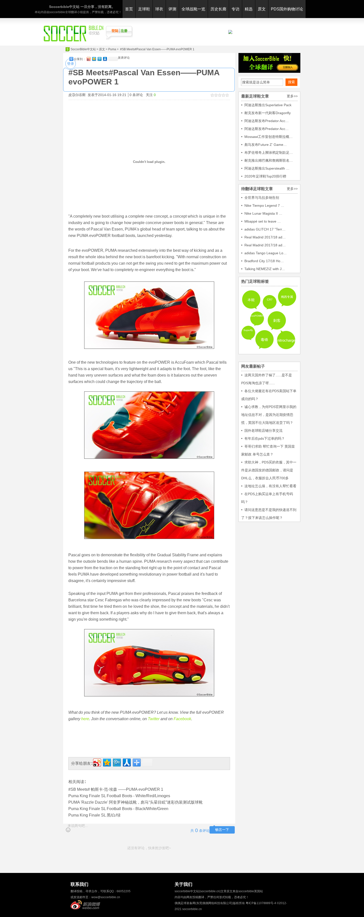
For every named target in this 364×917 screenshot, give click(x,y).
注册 (124, 31)
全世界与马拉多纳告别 (261, 198)
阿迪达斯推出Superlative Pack (267, 105)
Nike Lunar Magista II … (263, 213)
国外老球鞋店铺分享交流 (263, 431)
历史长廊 (218, 9)
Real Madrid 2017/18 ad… (265, 237)
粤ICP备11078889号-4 (261, 903)
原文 (262, 9)
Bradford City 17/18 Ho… (264, 261)
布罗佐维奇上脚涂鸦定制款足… (268, 152)
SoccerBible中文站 (83, 49)
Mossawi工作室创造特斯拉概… (268, 137)
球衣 (159, 9)
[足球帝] (230, 33)
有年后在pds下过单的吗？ (264, 438)
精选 (249, 9)
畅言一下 (222, 830)
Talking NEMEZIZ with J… (264, 269)
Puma (112, 49)
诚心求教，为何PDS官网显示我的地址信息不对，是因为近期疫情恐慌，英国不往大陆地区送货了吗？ (268, 415)
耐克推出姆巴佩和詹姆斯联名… (268, 160)
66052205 (123, 891)
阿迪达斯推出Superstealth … (266, 168)
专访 (235, 9)
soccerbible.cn (192, 909)
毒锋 (264, 339)
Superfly (248, 330)
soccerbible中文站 (187, 891)
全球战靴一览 (193, 9)
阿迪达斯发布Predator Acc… (266, 121)
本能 (251, 300)
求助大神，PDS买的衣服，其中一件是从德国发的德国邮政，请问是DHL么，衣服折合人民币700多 (268, 470)
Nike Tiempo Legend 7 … (264, 205)
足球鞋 (144, 9)
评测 (172, 9)
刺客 (277, 320)
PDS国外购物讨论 (287, 9)
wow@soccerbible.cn (105, 897)
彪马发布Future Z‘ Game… (265, 145)
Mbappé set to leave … (262, 221)
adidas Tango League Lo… (265, 253)
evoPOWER (257, 315)
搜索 (291, 82)
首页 (129, 9)
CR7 (269, 299)
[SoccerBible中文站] (73, 40)
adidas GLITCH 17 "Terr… (265, 229)
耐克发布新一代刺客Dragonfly (267, 113)
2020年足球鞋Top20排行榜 (265, 176)
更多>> (292, 96)
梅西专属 (287, 297)
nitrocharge (286, 340)
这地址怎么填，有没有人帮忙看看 (270, 486)
